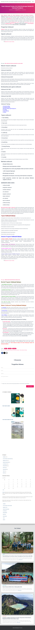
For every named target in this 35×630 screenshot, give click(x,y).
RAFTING (4, 467)
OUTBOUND (9, 348)
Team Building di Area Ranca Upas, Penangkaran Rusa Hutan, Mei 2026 (17, 556)
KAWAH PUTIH (5, 460)
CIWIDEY (6, 348)
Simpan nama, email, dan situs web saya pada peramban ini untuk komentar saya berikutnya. (15, 383)
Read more (20, 559)
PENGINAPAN (14, 348)
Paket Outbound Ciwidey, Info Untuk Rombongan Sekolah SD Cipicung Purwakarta (17, 15)
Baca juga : (3, 279)
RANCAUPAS (5, 469)
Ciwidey (17, 22)
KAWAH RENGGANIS (6, 462)
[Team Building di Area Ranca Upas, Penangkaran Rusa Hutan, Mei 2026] (17, 542)
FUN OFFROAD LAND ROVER (7, 458)
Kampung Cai (27, 22)
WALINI (4, 519)
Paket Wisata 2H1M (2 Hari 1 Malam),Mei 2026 (12, 586)
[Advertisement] (17, 446)
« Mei (3, 489)
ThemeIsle (20, 627)
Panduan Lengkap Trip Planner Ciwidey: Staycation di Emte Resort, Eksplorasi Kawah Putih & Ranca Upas (16, 618)
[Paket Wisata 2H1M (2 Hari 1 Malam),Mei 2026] (17, 573)
